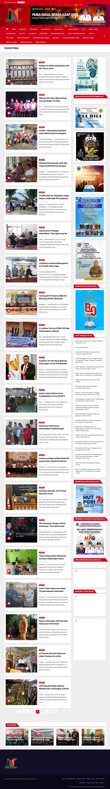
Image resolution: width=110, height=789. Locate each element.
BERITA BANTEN (26, 42)
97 (51, 712)
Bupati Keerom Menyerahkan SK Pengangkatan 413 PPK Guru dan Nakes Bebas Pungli (88, 428)
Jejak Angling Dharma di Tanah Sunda (87, 379)
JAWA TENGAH (73, 29)
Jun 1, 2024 (43, 464)
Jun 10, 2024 (44, 334)
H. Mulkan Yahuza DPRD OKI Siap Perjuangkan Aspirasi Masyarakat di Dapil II (54, 331)
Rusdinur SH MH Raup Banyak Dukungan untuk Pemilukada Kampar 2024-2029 (53, 363)
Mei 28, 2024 (44, 627)
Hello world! (79, 347)
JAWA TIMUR (93, 29)
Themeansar (34, 779)
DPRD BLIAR (82, 782)
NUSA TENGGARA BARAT (76, 33)
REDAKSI (56, 38)
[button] (104, 35)
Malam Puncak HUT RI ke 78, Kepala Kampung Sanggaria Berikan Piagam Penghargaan (87, 407)
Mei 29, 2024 (44, 594)
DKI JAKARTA (46, 29)
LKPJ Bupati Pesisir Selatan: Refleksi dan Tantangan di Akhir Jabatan (54, 689)
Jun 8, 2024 (43, 367)
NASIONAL (34, 29)
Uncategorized (23, 38)
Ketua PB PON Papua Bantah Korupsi (87, 463)
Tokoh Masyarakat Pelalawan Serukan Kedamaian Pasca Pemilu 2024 (52, 559)
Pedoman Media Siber (41, 38)
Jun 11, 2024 (44, 269)
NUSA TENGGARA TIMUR (71, 38)
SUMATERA (43, 33)
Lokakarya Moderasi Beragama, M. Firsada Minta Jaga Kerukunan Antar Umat (53, 266)
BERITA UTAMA (88, 38)
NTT (83, 29)
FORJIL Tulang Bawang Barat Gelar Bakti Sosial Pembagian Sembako (52, 133)
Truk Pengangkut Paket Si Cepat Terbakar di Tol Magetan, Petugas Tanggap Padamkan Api (89, 360)
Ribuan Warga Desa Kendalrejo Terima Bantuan (66, 739)
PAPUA (91, 33)
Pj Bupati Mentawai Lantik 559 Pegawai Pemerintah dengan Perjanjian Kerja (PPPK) (53, 166)
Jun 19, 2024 (44, 71)
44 (42, 712)
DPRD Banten (41, 42)
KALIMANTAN (10, 33)
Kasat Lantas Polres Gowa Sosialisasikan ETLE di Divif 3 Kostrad (52, 396)
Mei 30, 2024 (44, 529)
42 (33, 712)
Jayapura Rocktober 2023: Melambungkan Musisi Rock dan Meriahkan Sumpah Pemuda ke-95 (88, 456)
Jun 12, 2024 (44, 201)
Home (63, 779)
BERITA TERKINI (81, 779)
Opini (14, 29)
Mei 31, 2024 (44, 497)
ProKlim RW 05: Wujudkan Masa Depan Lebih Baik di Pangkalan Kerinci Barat (54, 198)
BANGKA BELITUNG (57, 33)
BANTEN (22, 29)
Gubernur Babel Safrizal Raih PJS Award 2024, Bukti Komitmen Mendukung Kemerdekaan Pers (54, 461)
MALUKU (22, 33)
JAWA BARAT (58, 29)
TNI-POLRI (9, 38)
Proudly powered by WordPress (12, 779)
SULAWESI (32, 33)
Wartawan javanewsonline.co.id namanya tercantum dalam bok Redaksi (86, 786)
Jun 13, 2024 (44, 104)
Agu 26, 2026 (12, 742)
